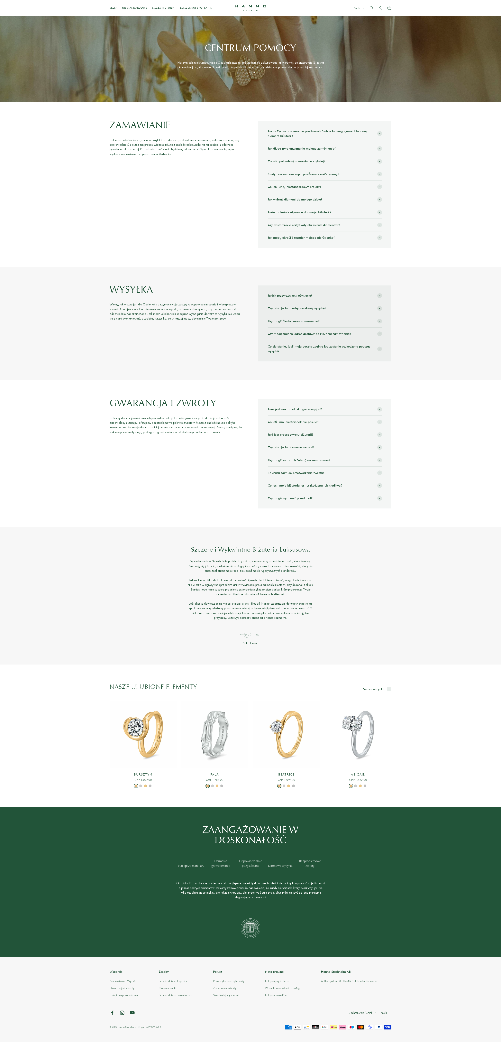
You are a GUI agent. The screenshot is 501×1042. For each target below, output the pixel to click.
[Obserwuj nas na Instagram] (122, 1012)
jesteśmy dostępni (222, 140)
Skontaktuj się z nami (226, 995)
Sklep (113, 8)
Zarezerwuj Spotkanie (196, 8)
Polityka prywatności (277, 981)
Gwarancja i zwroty (122, 988)
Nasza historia (163, 8)
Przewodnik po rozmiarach (175, 995)
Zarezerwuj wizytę (224, 988)
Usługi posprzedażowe (124, 995)
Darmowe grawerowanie (220, 864)
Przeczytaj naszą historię (228, 981)
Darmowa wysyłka (280, 866)
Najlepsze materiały (191, 866)
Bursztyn (143, 774)
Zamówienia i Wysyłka (124, 981)
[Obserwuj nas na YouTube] (132, 1012)
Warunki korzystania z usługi (282, 988)
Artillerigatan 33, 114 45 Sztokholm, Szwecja (349, 981)
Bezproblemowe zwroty (310, 864)
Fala (214, 774)
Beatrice (286, 774)
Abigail (358, 774)
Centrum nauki (167, 988)
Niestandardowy (134, 8)
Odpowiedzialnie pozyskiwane (250, 864)
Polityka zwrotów (276, 995)
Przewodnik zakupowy (173, 981)
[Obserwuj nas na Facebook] (112, 1012)
